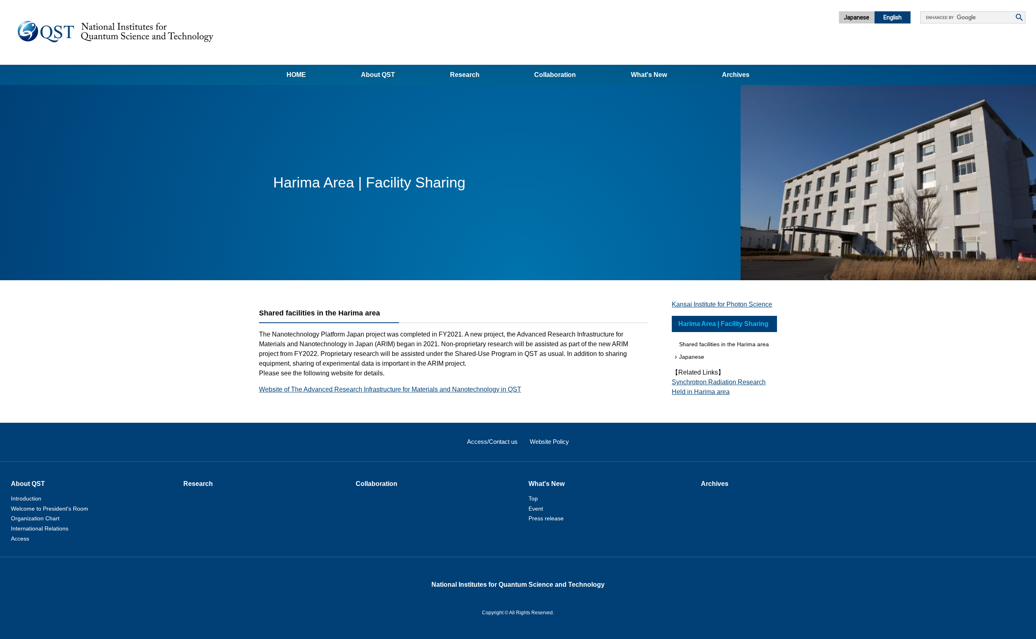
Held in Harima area (701, 391)
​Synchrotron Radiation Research (719, 382)
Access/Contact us (492, 441)
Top (533, 498)
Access (20, 538)
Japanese (856, 17)
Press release (546, 518)
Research (465, 74)
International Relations (39, 528)
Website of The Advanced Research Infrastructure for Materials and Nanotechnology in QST (390, 389)
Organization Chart (35, 518)
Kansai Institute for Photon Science (722, 304)
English (892, 17)
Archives (735, 74)
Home (296, 74)
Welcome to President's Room (49, 508)
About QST (378, 74)
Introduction (26, 498)
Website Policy (549, 441)
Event (536, 508)
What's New (649, 74)
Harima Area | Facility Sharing (723, 323)
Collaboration (555, 74)
